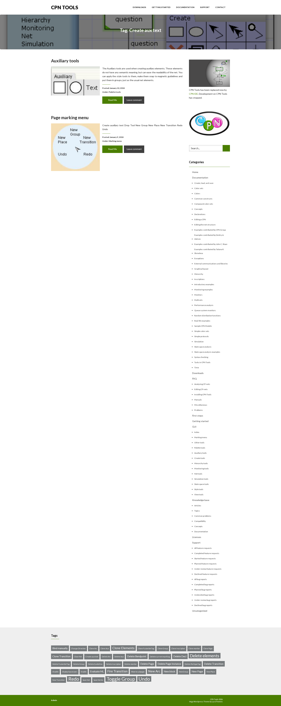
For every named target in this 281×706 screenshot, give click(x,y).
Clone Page (208, 648)
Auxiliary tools (65, 60)
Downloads (139, 7)
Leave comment (134, 100)
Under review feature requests (207, 569)
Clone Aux (105, 648)
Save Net (86, 680)
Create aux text (92, 657)
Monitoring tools (201, 468)
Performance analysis (203, 305)
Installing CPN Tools (202, 394)
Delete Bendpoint (136, 656)
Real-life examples (202, 321)
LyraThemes (217, 701)
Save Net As (98, 680)
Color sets (198, 188)
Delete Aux (119, 657)
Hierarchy (198, 274)
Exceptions (199, 258)
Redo (73, 679)
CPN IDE (193, 93)
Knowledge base (200, 500)
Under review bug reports (205, 600)
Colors (197, 193)
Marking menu (115, 141)
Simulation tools (201, 479)
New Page (197, 671)
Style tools (198, 489)
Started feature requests (205, 558)
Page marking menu (70, 117)
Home (195, 172)
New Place (211, 672)
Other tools (199, 442)
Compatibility (200, 521)
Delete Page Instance (169, 663)
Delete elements (204, 655)
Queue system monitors (205, 310)
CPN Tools (64, 7)
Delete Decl (179, 656)
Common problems (202, 516)
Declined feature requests (205, 574)
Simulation (199, 341)
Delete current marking (160, 657)
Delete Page (147, 663)
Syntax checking (201, 357)
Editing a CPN (200, 219)
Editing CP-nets (201, 389)
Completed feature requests (206, 553)
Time (196, 367)
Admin (54, 700)
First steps (197, 415)
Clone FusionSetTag (146, 648)
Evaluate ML (97, 671)
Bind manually (60, 648)
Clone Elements (123, 648)
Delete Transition (213, 663)
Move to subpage (138, 672)
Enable (84, 672)
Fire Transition (117, 671)
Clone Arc (93, 648)
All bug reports (200, 579)
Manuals (198, 399)
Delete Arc (106, 657)
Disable (55, 672)
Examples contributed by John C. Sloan (210, 244)
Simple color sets (201, 331)
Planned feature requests (205, 563)
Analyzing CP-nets (202, 384)
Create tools (199, 458)
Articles (197, 505)
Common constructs (203, 198)
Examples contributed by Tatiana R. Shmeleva (209, 251)
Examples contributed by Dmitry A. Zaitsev (209, 237)
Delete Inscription (113, 664)
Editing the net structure (204, 224)
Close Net (78, 657)
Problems (198, 410)
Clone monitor (194, 648)
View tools (198, 494)
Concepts (198, 209)
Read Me (112, 100)
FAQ (194, 378)
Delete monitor (130, 664)
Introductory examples (204, 284)
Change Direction (78, 648)
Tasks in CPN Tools (202, 362)
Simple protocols (201, 336)
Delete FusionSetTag (61, 664)
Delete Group (78, 664)
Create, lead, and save (203, 183)
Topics (197, 511)
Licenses (196, 537)
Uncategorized (199, 610)
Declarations (199, 214)
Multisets (198, 300)
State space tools (201, 484)
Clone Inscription (178, 648)
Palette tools (115, 92)
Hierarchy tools (201, 463)
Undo (144, 679)
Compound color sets (203, 204)
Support (205, 7)
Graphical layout (201, 269)
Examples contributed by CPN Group (210, 230)
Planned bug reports (203, 589)
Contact (220, 7)
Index (196, 432)
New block (169, 671)
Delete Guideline (95, 664)
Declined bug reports (203, 605)
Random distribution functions (207, 315)
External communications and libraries (211, 263)
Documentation (185, 7)
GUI (194, 426)
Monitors (198, 295)
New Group (183, 672)
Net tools (198, 474)
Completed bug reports (204, 584)
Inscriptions (199, 279)
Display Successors (69, 672)
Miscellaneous (200, 405)
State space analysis (202, 347)
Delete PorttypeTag (193, 664)
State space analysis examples (207, 352)
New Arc (154, 671)
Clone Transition (61, 656)
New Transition (58, 680)
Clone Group (163, 648)
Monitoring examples (203, 289)
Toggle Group (121, 679)
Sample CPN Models (203, 326)
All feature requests (203, 548)
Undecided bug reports (204, 595)
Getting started (161, 7)
